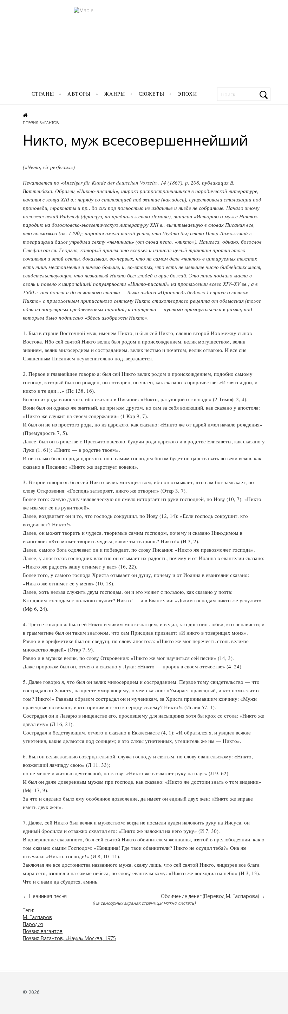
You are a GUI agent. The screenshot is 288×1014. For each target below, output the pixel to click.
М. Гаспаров (37, 917)
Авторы (79, 94)
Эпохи (187, 94)
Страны (43, 94)
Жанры (114, 94)
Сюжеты (151, 94)
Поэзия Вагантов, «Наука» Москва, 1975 (69, 938)
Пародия (33, 924)
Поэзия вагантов (41, 122)
